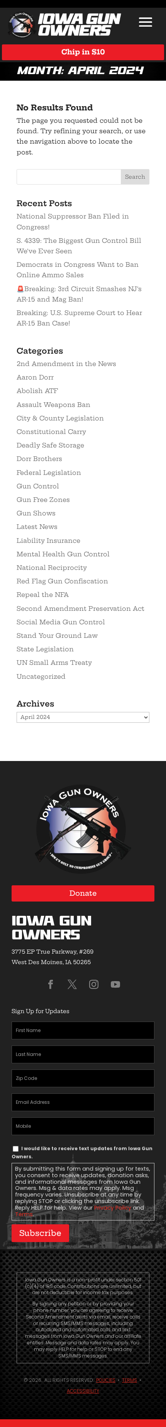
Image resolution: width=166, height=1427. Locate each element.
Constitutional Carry (51, 432)
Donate (83, 893)
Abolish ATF (37, 391)
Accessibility (83, 1391)
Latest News (37, 526)
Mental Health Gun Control (63, 554)
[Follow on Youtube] (115, 984)
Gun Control (38, 486)
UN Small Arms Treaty (54, 662)
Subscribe (40, 1233)
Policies (105, 1380)
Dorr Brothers (39, 459)
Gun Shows (36, 513)
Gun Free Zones (43, 499)
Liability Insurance (48, 540)
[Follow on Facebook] (50, 984)
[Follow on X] (72, 984)
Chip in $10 (83, 51)
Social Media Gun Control (61, 622)
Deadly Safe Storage (50, 445)
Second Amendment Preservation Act (80, 608)
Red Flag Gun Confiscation (62, 581)
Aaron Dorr (35, 377)
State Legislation (45, 649)
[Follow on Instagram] (94, 984)
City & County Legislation (60, 418)
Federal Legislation (49, 472)
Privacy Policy (112, 1208)
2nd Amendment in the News (66, 364)
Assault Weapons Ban (53, 404)
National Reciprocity (52, 567)
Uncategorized (41, 676)
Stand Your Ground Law (57, 635)
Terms (24, 1214)
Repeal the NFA (43, 594)
